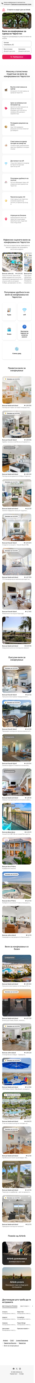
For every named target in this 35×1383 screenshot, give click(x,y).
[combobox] (17, 45)
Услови (21, 1374)
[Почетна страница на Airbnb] (3, 10)
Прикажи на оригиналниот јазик (21, 4)
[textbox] (9, 51)
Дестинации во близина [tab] (9, 1306)
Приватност (13, 1374)
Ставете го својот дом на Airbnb (18, 10)
